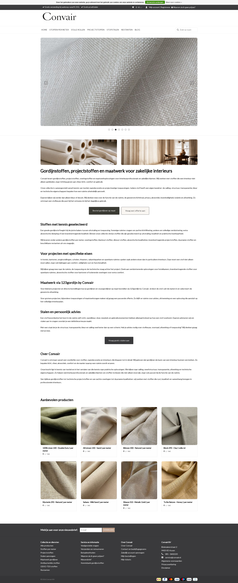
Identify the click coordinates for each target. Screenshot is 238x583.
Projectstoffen (95, 30)
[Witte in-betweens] (119, 82)
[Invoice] (195, 579)
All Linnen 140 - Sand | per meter (97, 448)
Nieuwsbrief (86, 559)
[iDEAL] (158, 579)
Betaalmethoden (88, 552)
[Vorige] (46, 83)
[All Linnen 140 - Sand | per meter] (99, 426)
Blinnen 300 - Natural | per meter (137, 448)
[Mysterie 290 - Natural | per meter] (58, 480)
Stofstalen (113, 30)
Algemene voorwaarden (171, 561)
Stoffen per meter (59, 30)
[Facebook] (185, 530)
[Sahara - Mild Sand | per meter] (99, 480)
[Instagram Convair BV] (195, 530)
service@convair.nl (173, 557)
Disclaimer (165, 568)
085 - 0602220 (171, 554)
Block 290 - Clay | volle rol (174, 448)
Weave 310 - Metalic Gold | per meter (136, 503)
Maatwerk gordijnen (49, 559)
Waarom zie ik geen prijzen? (184, 7)
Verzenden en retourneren (92, 549)
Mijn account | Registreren (160, 7)
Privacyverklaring (168, 564)
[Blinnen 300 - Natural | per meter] (139, 426)
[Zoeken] (176, 30)
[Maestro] (183, 579)
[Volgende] (192, 83)
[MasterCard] (170, 579)
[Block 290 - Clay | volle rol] (179, 426)
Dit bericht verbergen (155, 2)
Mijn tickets (126, 559)
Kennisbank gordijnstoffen (92, 563)
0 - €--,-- (139, 7)
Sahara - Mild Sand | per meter (96, 502)
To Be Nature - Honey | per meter (178, 502)
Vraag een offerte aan (135, 211)
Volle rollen (78, 30)
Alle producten (46, 545)
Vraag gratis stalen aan (119, 340)
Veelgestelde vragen (90, 545)
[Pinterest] (190, 530)
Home (44, 30)
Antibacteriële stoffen (50, 563)
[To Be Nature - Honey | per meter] (179, 480)
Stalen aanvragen (47, 556)
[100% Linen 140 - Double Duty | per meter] (58, 426)
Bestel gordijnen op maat (104, 210)
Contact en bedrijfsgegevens (133, 549)
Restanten (126, 30)
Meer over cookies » (174, 2)
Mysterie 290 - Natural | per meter (57, 502)
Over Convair (126, 545)
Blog (137, 30)
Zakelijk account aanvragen (132, 552)
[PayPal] (164, 579)
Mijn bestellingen (128, 556)
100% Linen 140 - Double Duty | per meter (58, 449)
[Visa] (177, 579)
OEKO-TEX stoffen (48, 566)
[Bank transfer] (189, 579)
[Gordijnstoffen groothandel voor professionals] (67, 18)
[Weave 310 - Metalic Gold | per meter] (139, 480)
